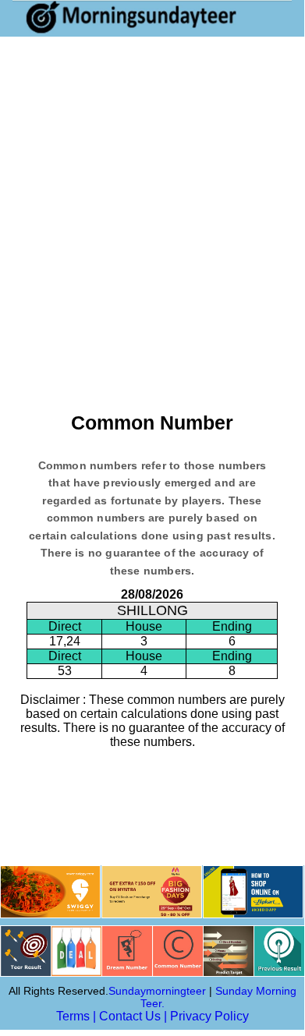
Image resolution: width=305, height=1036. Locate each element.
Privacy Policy (209, 1016)
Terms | (76, 1016)
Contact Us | (133, 1016)
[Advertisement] (152, 196)
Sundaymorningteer (157, 991)
